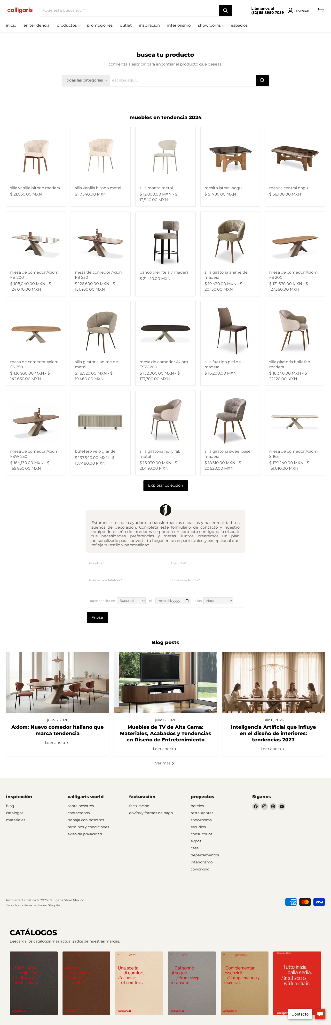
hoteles (197, 806)
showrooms (210, 25)
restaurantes (202, 813)
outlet (126, 25)
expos (196, 841)
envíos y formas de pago (151, 813)
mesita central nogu (288, 188)
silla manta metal (156, 188)
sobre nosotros (81, 806)
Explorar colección (165, 485)
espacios (239, 25)
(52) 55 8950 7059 (267, 12)
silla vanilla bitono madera (35, 188)
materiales (15, 820)
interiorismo (179, 25)
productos (67, 25)
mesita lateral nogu (223, 188)
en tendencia (36, 25)
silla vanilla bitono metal (98, 188)
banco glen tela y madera (164, 272)
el (150, 601)
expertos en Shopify (44, 905)
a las (198, 601)
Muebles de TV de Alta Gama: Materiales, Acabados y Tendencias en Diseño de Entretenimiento (165, 733)
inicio (11, 25)
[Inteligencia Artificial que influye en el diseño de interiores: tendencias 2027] (273, 682)
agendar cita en (102, 601)
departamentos (205, 855)
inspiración (149, 25)
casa (195, 848)
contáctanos (79, 813)
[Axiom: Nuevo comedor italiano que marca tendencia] (57, 682)
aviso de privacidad (85, 834)
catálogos (14, 813)
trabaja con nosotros (86, 820)
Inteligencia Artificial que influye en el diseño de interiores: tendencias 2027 (273, 733)
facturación (139, 806)
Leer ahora (55, 742)
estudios (198, 827)
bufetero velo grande (95, 451)
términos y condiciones (88, 827)
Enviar (97, 617)
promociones (100, 25)
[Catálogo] (34, 983)
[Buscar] (225, 10)
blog (10, 806)
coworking (200, 869)
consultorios (201, 834)
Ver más (163, 763)
